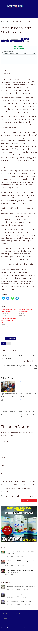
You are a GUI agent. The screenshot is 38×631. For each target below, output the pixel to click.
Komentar (5, 441)
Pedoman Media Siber (20, 613)
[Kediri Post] (15, 7)
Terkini (21, 41)
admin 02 (5, 39)
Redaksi (6, 618)
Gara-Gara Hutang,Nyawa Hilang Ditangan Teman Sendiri (8, 320)
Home (2, 21)
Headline (5, 41)
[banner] (19, 54)
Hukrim (13, 41)
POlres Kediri (10, 338)
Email (3, 465)
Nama (3, 457)
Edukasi (7, 21)
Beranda (6, 613)
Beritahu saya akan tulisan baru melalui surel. (19, 496)
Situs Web (4, 473)
